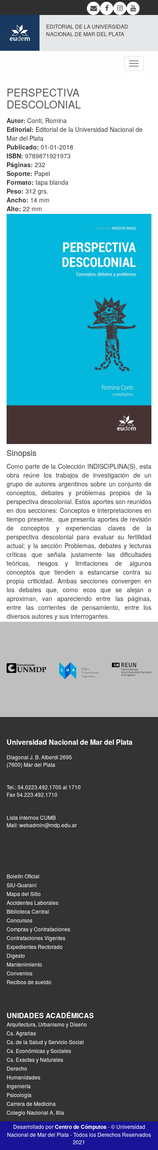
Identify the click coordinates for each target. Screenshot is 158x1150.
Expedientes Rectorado (35, 946)
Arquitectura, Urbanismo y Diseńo (47, 1024)
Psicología (19, 1094)
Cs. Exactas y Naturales (35, 1059)
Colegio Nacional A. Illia (35, 1112)
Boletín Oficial (23, 876)
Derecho (17, 1068)
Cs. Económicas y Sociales (39, 1050)
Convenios (19, 973)
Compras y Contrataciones (38, 929)
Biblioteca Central (28, 911)
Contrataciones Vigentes (36, 937)
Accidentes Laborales (32, 902)
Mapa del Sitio (24, 893)
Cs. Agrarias (21, 1033)
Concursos (19, 920)
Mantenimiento (24, 964)
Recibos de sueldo (29, 982)
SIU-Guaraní (21, 885)
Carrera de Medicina (31, 1103)
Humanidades (23, 1077)
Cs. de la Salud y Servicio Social (45, 1041)
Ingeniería (19, 1086)
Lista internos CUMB (31, 817)
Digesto (16, 955)
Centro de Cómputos (81, 1127)
